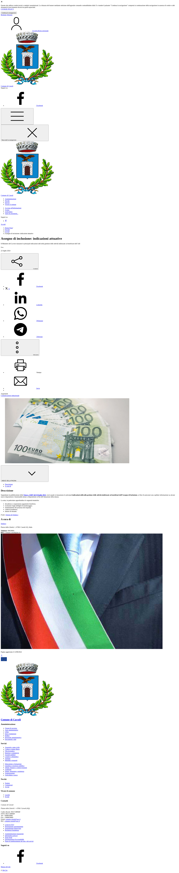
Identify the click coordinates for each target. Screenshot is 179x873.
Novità (7, 230)
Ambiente (8, 769)
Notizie (7, 783)
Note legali (8, 837)
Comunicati (9, 785)
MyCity (5, 870)
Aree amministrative (11, 730)
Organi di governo (11, 728)
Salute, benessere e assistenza (14, 771)
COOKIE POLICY (7, 9)
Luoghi (7, 795)
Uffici (7, 732)
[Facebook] (6, 221)
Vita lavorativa (10, 751)
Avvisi (7, 232)
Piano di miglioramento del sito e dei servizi (19, 841)
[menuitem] (24, 286)
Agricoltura (8, 212)
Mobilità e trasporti (11, 760)
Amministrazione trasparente (14, 834)
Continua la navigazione (9, 13)
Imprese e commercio (12, 753)
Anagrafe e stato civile (12, 747)
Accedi (3, 224)
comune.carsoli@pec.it (12, 819)
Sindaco (3, 524)
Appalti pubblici (10, 755)
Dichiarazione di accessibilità (14, 839)
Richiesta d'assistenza (12, 830)
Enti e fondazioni (10, 734)
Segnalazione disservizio (13, 828)
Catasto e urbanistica (11, 757)
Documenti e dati (10, 739)
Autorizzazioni (10, 773)
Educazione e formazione (13, 764)
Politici (7, 736)
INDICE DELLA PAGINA (9, 480)
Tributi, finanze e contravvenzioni (16, 768)
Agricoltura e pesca (11, 775)
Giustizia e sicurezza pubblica (14, 766)
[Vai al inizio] (1, 656)
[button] (10, 199)
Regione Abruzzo (6, 15)
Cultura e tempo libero (12, 749)
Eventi (7, 797)
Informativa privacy (11, 836)
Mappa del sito (5, 867)
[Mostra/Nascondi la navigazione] (17, 116)
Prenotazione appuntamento (14, 826)
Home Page (9, 228)
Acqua (7, 210)
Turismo (7, 758)
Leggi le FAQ (9, 825)
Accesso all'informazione (13, 208)
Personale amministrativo (13, 737)
